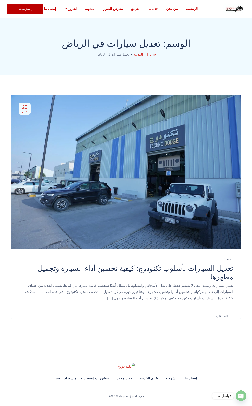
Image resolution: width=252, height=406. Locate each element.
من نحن (172, 9)
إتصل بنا (191, 378)
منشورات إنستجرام (95, 378)
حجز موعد (124, 378)
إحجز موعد (25, 8)
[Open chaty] (241, 395)
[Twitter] (120, 389)
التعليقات (222, 316)
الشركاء (171, 378)
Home (151, 54)
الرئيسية (192, 9)
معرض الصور (113, 9)
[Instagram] (131, 389)
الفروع (72, 9)
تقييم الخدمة (149, 378)
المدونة (90, 9)
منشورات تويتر (66, 378)
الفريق (136, 9)
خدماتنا (153, 9)
